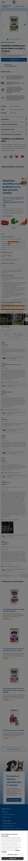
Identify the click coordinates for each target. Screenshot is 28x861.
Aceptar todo (12, 858)
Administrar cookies (12, 854)
